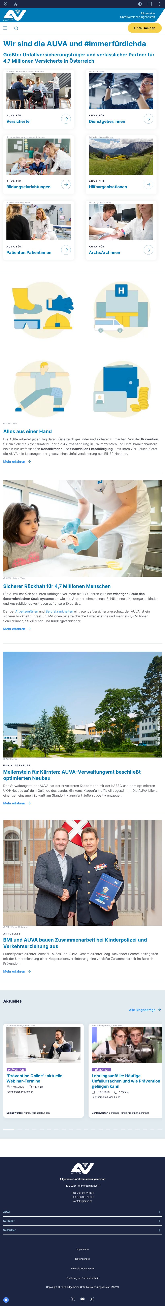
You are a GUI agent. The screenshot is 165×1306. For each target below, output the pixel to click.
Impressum (82, 1249)
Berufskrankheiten (59, 611)
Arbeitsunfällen (26, 611)
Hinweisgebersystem (82, 1268)
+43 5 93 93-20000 (82, 1192)
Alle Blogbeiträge (142, 1010)
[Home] (15, 15)
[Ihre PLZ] (5, 4)
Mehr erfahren (14, 461)
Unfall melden (144, 28)
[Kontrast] (140, 4)
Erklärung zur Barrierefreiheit (82, 1278)
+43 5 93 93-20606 (82, 1196)
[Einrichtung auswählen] (15, 4)
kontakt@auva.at (82, 1201)
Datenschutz (82, 1258)
